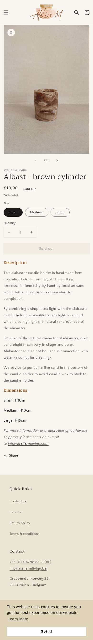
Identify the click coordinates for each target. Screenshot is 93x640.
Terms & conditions (25, 534)
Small (13, 212)
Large (60, 212)
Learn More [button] (18, 619)
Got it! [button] (46, 631)
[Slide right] (57, 160)
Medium (36, 212)
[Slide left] (36, 160)
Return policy (20, 523)
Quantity (10, 223)
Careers (15, 512)
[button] (6, 12)
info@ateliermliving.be (28, 568)
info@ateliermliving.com (28, 444)
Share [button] (13, 456)
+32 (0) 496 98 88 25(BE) (30, 562)
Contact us (18, 501)
